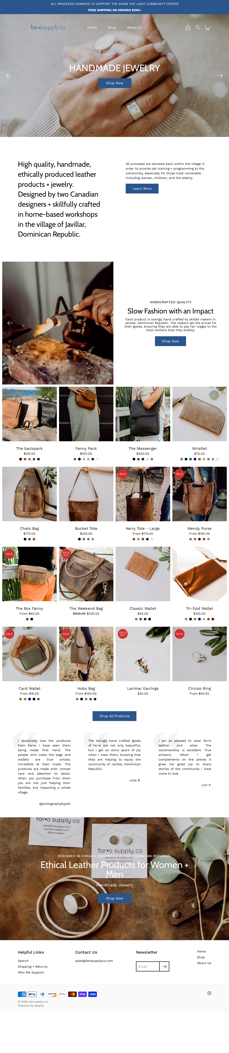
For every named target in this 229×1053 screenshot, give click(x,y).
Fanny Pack (86, 448)
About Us (134, 27)
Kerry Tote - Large (143, 528)
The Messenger (143, 448)
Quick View (29, 414)
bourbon (147, 459)
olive (204, 459)
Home (92, 27)
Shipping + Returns (32, 966)
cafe (34, 459)
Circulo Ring (199, 688)
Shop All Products (114, 716)
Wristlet (199, 448)
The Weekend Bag (86, 608)
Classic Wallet (143, 608)
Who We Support (31, 972)
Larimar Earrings (143, 688)
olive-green (186, 619)
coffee (97, 459)
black (20, 459)
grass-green (190, 459)
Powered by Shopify (31, 1005)
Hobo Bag (86, 688)
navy (195, 459)
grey (88, 459)
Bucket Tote (86, 528)
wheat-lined (152, 539)
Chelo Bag (29, 528)
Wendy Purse (199, 528)
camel (25, 459)
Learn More (142, 189)
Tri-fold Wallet (199, 608)
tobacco (29, 459)
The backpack (29, 448)
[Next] (220, 75)
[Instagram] (209, 993)
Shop (112, 27)
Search (23, 961)
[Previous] (8, 75)
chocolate (38, 459)
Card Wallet (29, 688)
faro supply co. (39, 1001)
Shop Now (114, 92)
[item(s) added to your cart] (207, 27)
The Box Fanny (29, 608)
